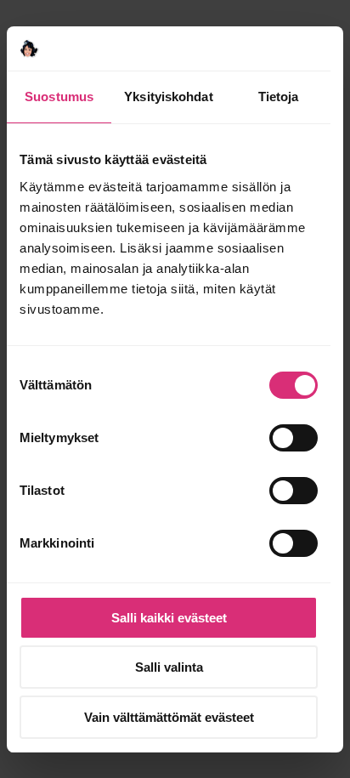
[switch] (293, 437)
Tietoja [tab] (278, 96)
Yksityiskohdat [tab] (168, 96)
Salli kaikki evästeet (169, 617)
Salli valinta (169, 667)
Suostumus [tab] (59, 96)
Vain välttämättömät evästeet (169, 717)
